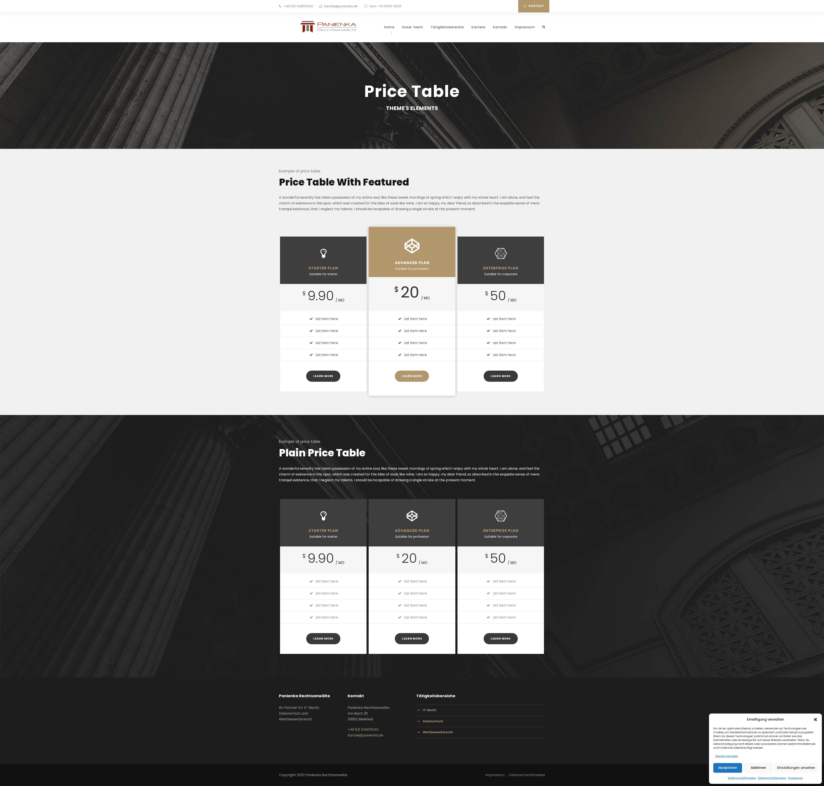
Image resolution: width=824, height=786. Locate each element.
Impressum (795, 778)
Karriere (478, 27)
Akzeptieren (727, 767)
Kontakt (536, 6)
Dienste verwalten (726, 756)
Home (389, 27)
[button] (815, 719)
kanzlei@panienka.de (341, 6)
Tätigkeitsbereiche (447, 27)
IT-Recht (429, 710)
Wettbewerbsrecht (438, 732)
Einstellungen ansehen (796, 767)
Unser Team (412, 27)
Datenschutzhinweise (742, 778)
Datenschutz (433, 721)
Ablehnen (758, 767)
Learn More (323, 376)
